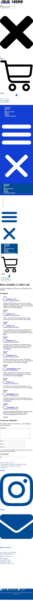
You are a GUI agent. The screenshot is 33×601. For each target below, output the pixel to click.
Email (1, 444)
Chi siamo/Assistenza (10, 116)
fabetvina (9, 299)
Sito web (2, 447)
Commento (3, 428)
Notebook (7, 108)
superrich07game (11, 368)
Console (7, 114)
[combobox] (7, 8)
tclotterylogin (10, 394)
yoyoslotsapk (10, 407)
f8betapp (9, 340)
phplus (9, 325)
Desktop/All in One (9, 111)
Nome (1, 441)
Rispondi (5, 310)
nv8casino (9, 355)
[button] (16, 150)
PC (5, 110)
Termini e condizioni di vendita (16, 599)
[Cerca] (0, 57)
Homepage (7, 107)
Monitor (7, 113)
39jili (8, 382)
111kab (9, 313)
